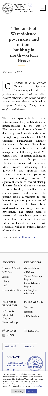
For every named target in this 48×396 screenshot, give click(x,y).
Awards (5, 276)
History (5, 281)
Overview (28, 307)
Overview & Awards (11, 267)
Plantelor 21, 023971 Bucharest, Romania (16, 364)
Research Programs (9, 303)
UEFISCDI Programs (7, 316)
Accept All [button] (31, 391)
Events (11, 330)
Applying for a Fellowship (30, 292)
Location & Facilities (11, 289)
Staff (4, 285)
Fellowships (32, 262)
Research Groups (10, 322)
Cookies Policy (36, 386)
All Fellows (29, 272)
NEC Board (7, 272)
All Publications (31, 316)
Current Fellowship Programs (33, 278)
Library (33, 330)
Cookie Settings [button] (18, 391)
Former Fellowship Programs (32, 285)
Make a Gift (10, 346)
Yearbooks (28, 311)
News (10, 335)
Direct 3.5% (29, 346)
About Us (8, 262)
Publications (33, 302)
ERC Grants (8, 310)
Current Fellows (31, 267)
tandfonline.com (27, 237)
